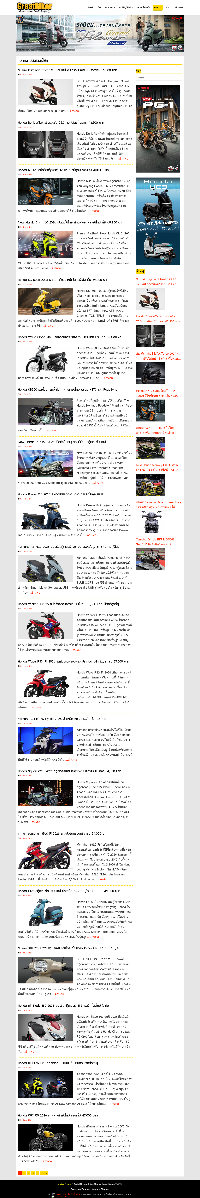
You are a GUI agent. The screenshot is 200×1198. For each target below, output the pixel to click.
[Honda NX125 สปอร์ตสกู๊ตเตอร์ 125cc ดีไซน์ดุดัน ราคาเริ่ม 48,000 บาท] (150, 410)
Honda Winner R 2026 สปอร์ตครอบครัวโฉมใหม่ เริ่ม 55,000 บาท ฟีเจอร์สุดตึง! (68, 604)
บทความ (157, 7)
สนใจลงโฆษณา (65, 1184)
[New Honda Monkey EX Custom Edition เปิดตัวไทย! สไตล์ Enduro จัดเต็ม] (150, 485)
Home (90, 7)
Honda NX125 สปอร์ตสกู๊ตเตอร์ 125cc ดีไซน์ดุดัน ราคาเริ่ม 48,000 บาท (63, 170)
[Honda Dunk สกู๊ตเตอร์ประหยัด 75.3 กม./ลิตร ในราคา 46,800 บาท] (150, 336)
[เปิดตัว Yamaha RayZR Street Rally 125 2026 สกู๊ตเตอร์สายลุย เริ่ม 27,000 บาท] (150, 522)
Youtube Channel (100, 1189)
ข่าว (99, 7)
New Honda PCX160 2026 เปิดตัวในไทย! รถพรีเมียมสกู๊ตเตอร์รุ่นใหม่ (62, 442)
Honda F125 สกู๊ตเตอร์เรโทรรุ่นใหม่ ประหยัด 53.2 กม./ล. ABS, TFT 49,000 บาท (69, 891)
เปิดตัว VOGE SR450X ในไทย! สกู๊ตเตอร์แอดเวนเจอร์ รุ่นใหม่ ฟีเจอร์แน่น (156, 430)
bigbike (70, 1194)
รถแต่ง (168, 7)
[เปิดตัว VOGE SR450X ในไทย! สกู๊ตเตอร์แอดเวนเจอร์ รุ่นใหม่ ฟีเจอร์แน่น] (150, 448)
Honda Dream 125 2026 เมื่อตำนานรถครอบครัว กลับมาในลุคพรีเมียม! (62, 494)
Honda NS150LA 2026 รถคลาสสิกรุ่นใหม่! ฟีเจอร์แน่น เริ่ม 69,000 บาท (63, 280)
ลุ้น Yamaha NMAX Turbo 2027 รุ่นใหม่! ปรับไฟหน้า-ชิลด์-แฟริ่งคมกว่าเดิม (158, 356)
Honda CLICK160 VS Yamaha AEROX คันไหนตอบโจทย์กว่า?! (58, 1063)
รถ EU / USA (126, 7)
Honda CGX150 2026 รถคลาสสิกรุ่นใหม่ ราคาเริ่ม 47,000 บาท (58, 1115)
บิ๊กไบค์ (77, 1194)
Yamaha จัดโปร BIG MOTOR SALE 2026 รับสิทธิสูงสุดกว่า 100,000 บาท (155, 542)
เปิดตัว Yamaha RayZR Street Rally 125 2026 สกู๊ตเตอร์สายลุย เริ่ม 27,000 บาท (159, 505)
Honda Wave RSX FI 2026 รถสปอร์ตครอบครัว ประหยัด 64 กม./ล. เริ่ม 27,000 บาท (73, 661)
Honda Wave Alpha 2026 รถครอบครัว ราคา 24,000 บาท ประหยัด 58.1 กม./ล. (70, 337)
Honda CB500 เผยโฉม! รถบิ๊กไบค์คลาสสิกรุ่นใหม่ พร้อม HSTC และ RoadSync (67, 389)
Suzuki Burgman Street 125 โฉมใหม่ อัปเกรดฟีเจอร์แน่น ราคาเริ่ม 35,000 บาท (67, 70)
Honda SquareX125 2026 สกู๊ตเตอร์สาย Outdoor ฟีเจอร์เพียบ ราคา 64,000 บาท (69, 771)
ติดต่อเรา (179, 7)
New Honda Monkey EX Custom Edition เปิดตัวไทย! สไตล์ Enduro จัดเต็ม (157, 467)
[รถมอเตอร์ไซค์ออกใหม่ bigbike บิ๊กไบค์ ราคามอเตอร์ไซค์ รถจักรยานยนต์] (34, 7)
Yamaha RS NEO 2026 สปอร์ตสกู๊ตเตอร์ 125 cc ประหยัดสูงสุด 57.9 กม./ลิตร (68, 547)
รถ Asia (110, 7)
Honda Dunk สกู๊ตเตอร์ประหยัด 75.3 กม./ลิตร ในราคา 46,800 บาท (61, 122)
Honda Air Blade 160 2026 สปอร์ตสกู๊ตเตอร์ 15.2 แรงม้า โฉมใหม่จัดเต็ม (63, 1005)
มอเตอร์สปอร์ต (143, 7)
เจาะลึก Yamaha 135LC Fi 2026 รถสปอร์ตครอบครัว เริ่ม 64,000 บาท (62, 833)
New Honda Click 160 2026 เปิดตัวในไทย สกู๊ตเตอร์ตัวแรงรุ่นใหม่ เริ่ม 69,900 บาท (70, 222)
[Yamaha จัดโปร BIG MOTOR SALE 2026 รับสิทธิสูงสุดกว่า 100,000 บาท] (150, 559)
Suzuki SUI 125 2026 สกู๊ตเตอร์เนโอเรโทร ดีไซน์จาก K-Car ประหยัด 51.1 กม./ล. (68, 948)
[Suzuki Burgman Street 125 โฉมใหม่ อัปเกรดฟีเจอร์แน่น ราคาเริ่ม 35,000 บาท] (150, 299)
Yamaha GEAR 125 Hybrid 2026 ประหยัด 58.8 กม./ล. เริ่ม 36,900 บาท (65, 719)
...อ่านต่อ (73, 111)
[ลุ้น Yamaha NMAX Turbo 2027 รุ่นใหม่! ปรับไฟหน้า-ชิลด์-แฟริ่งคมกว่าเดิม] (150, 373)
